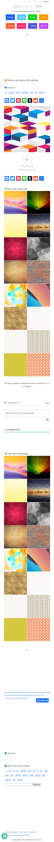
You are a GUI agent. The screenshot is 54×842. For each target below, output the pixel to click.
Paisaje (32, 17)
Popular (10, 17)
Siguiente (41, 700)
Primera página (12, 832)
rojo (43, 775)
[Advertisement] (27, 53)
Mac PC (43, 26)
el (14, 771)
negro (38, 775)
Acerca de (24, 832)
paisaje (23, 771)
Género (21, 17)
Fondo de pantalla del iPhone (18, 835)
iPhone (10, 26)
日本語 (23, 1)
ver (12, 775)
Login (47, 402)
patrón (41, 93)
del (30, 771)
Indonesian (37, 1)
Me (14, 780)
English (29, 1)
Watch (33, 26)
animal (20, 780)
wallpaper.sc (37, 840)
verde (18, 775)
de (31, 93)
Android (21, 26)
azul (7, 775)
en (36, 93)
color (18, 93)
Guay (43, 17)
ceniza (11, 93)
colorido (25, 93)
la (17, 771)
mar (46, 771)
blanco (8, 780)
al (34, 771)
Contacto (33, 832)
